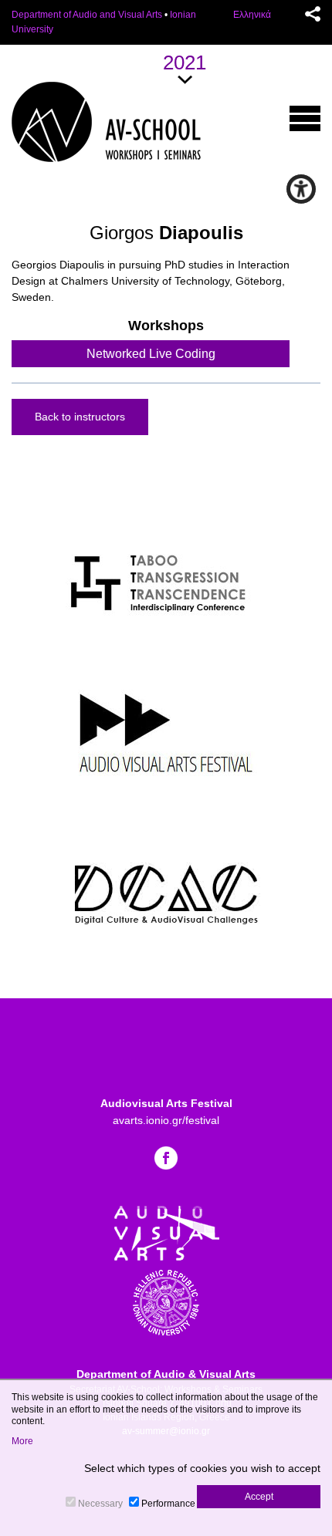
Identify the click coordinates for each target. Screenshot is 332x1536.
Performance (168, 1503)
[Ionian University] (166, 1301)
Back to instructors (80, 416)
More (22, 1441)
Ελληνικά (252, 14)
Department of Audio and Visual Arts (87, 14)
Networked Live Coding (150, 353)
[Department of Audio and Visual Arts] (166, 1232)
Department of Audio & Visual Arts (166, 1374)
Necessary (100, 1503)
